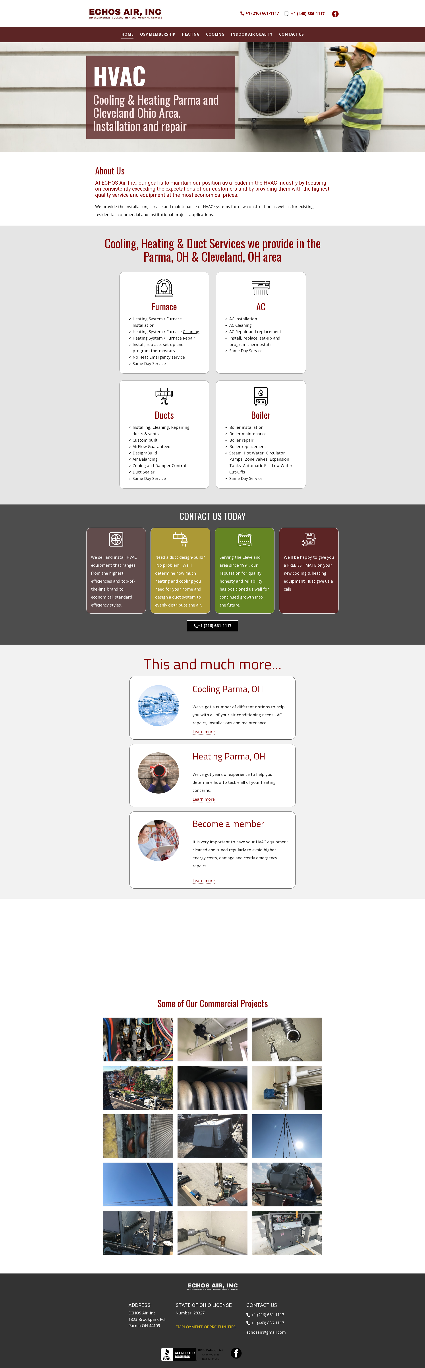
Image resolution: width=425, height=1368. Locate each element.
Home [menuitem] (127, 34)
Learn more (204, 722)
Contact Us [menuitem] (291, 34)
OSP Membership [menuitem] (157, 34)
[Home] (125, 14)
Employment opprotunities (206, 1317)
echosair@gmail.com (266, 1323)
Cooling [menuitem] (215, 34)
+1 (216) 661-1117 (261, 13)
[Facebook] (335, 14)
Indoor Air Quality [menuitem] (251, 34)
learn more (206, 865)
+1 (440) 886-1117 (307, 13)
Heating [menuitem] (190, 34)
